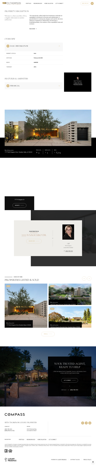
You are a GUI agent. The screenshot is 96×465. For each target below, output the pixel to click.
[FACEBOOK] (86, 422)
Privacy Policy (87, 459)
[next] (89, 278)
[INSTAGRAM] (82, 422)
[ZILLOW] (89, 422)
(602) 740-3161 (85, 3)
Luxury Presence (62, 459)
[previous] (84, 278)
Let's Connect (59, 3)
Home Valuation (48, 3)
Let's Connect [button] (53, 439)
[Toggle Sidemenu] (92, 3)
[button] (69, 380)
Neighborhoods (38, 3)
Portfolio (28, 3)
